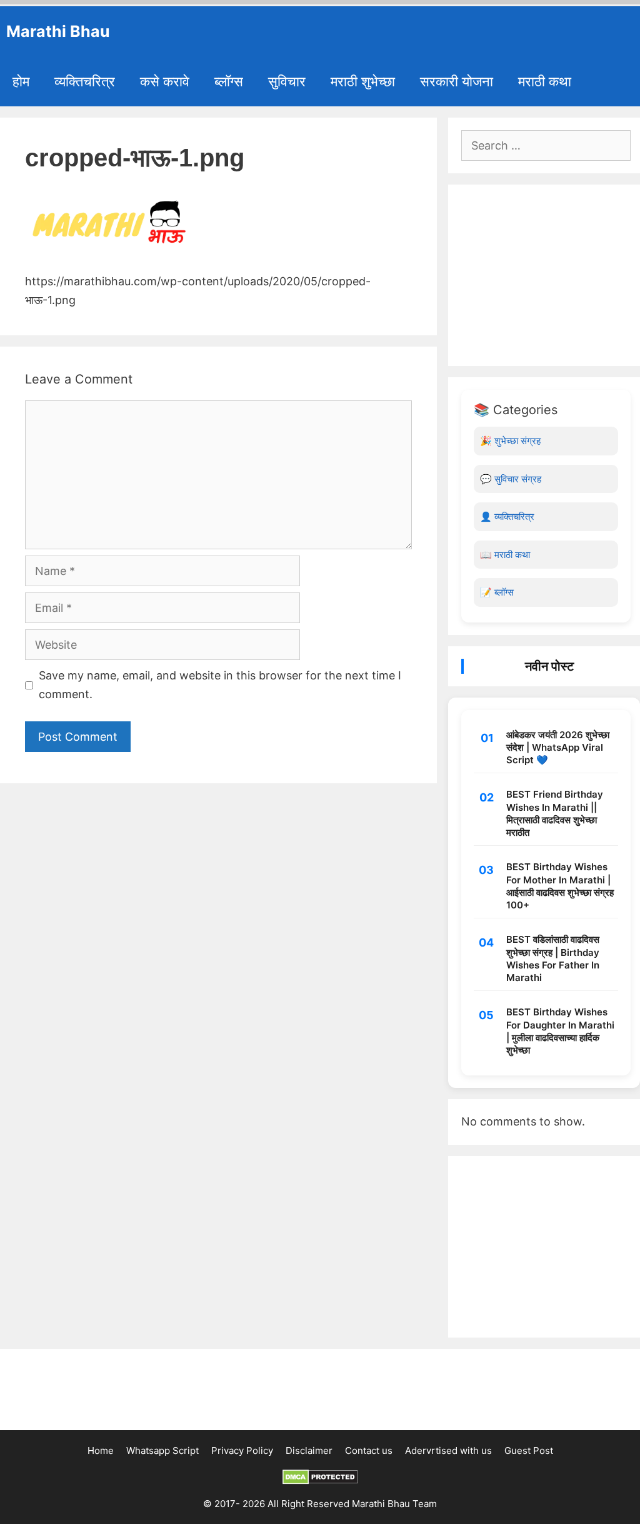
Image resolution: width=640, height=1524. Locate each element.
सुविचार (287, 81)
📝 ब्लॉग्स (497, 592)
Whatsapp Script (162, 1450)
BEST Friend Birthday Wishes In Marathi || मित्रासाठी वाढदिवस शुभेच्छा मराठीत (554, 813)
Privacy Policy (242, 1450)
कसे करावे (164, 81)
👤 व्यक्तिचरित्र (507, 516)
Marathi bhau (58, 31)
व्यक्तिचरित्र (84, 81)
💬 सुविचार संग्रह (510, 479)
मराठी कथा (544, 81)
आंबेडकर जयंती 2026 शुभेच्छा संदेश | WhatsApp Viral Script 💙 (557, 747)
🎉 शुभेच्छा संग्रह (510, 441)
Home (101, 1450)
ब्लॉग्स (228, 81)
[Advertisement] (546, 275)
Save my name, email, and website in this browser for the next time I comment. (220, 685)
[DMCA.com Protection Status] (320, 1481)
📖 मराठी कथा (505, 555)
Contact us (368, 1450)
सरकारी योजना (456, 81)
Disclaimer (309, 1450)
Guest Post (528, 1450)
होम (20, 81)
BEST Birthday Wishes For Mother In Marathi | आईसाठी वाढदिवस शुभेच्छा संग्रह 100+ (560, 886)
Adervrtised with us (448, 1450)
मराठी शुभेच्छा (363, 81)
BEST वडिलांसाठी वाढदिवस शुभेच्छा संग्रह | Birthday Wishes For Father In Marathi (552, 958)
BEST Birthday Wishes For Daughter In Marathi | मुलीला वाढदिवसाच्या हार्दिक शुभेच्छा (560, 1031)
